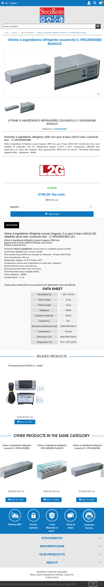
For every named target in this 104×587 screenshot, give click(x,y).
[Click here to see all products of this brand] (52, 170)
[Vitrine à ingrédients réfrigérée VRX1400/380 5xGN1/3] (52, 469)
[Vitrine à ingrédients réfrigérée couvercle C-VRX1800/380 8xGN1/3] (87, 469)
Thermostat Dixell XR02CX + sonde (25, 366)
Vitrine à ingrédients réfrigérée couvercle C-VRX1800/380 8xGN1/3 (87, 448)
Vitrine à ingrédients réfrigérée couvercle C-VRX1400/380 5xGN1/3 (16, 448)
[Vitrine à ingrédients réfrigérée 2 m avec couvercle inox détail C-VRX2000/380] (78, 73)
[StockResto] (52, 15)
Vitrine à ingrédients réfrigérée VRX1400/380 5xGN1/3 (52, 446)
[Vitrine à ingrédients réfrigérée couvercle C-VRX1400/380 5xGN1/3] (16, 469)
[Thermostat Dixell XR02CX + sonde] (25, 392)
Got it (93, 584)
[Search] (95, 2)
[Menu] (2, 3)
